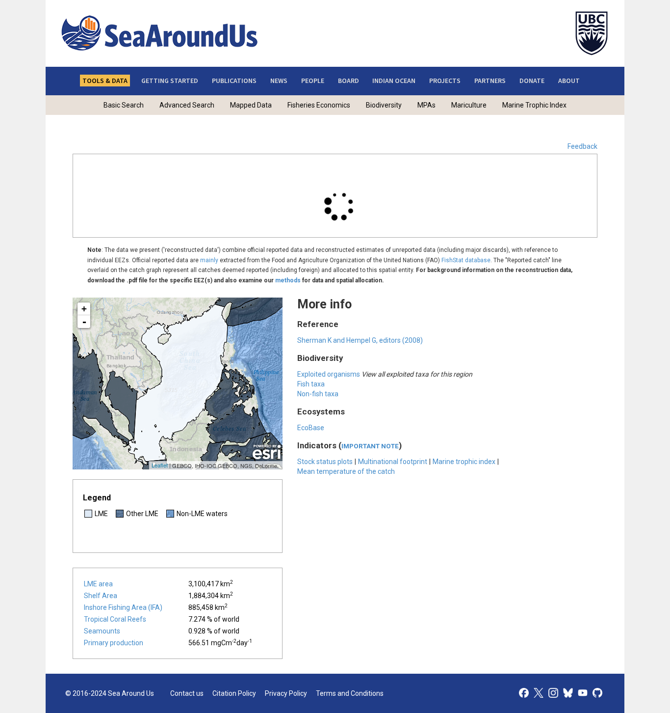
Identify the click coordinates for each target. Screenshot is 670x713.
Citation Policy (234, 693)
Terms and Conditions (350, 693)
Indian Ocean (393, 80)
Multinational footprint (392, 462)
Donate (531, 80)
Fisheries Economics (318, 105)
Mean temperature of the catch (346, 471)
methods (288, 280)
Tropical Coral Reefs (115, 619)
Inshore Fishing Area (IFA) (123, 607)
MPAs (426, 105)
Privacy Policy (286, 693)
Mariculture (469, 105)
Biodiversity (384, 105)
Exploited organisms (328, 374)
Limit (288, 172)
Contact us (187, 693)
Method (522, 179)
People (312, 80)
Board (348, 80)
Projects (445, 80)
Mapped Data (251, 105)
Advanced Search (186, 105)
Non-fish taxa (317, 394)
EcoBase (310, 428)
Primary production (113, 643)
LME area (98, 584)
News (278, 80)
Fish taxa (311, 384)
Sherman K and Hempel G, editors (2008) (360, 340)
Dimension (99, 172)
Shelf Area (100, 596)
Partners (490, 80)
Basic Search (123, 105)
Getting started (169, 80)
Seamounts (102, 631)
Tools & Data (105, 80)
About (569, 80)
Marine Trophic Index (534, 105)
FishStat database (465, 260)
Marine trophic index (464, 462)
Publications (234, 80)
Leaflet (160, 465)
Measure (215, 172)
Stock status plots (325, 462)
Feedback (582, 146)
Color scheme (349, 172)
